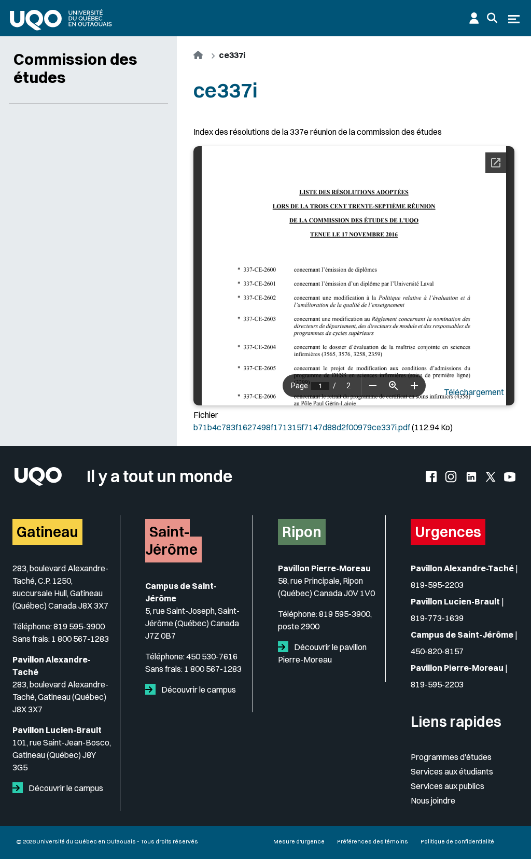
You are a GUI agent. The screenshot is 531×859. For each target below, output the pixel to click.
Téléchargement (474, 392)
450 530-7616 (211, 656)
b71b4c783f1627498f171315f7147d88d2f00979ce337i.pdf (301, 427)
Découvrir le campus (65, 788)
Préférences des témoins (372, 841)
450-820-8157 (437, 651)
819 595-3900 (79, 626)
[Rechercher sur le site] (492, 18)
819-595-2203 (437, 585)
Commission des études (75, 68)
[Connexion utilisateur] (474, 18)
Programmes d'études (451, 757)
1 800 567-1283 (80, 638)
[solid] (19, 788)
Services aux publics (447, 786)
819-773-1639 (437, 618)
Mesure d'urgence (299, 841)
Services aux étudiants (452, 771)
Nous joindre (433, 800)
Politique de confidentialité (457, 841)
